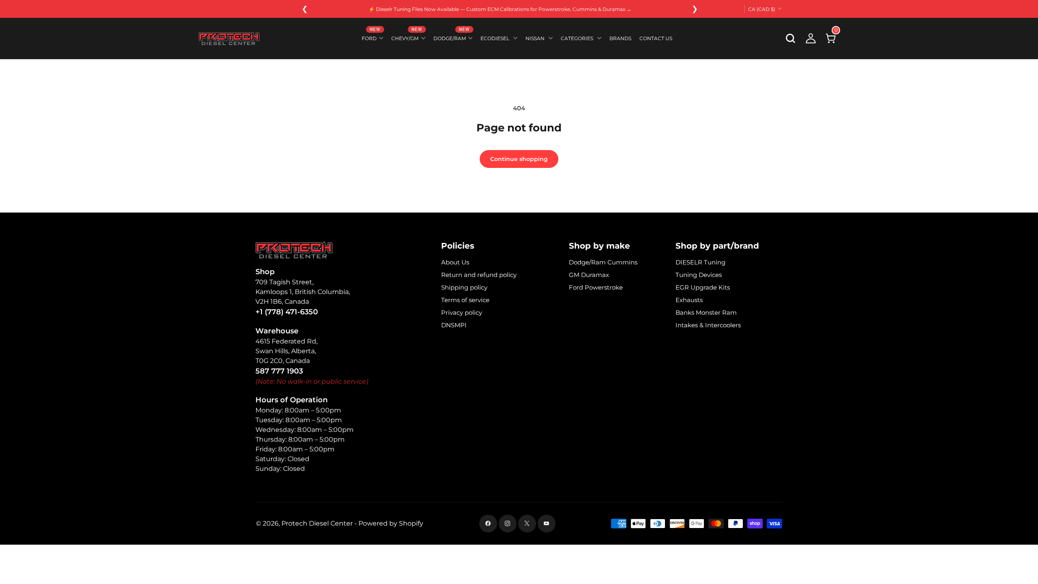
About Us (455, 262)
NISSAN (535, 38)
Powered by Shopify (390, 523)
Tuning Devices (699, 275)
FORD (371, 36)
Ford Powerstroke (596, 287)
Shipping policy (464, 287)
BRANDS (620, 38)
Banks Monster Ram (706, 312)
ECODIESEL (494, 38)
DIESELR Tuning (700, 262)
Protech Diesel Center (317, 523)
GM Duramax (589, 275)
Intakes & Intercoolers (708, 325)
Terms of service (465, 300)
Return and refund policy (479, 275)
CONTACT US (655, 38)
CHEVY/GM (406, 36)
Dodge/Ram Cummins (603, 262)
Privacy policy (461, 312)
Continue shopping (519, 159)
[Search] (791, 38)
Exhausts (689, 300)
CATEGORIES (577, 38)
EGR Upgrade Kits (703, 287)
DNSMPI (454, 325)
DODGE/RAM (451, 36)
